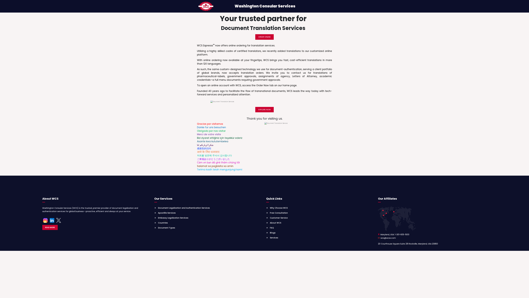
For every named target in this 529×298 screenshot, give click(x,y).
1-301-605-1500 (402, 234)
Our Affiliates (387, 199)
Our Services (163, 199)
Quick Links (274, 199)
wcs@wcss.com (388, 238)
